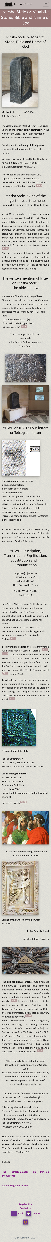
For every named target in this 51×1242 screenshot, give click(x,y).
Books (21, 1213)
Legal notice (25, 1204)
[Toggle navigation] (46, 4)
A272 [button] (45, 650)
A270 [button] (24, 326)
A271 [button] (13, 638)
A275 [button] (12, 698)
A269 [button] (5, 248)
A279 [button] (23, 802)
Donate (36, 1213)
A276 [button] (13, 1000)
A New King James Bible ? (16, 1185)
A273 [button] (5, 653)
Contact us (25, 1208)
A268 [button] (39, 185)
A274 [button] (5, 673)
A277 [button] (28, 1016)
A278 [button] (40, 1050)
